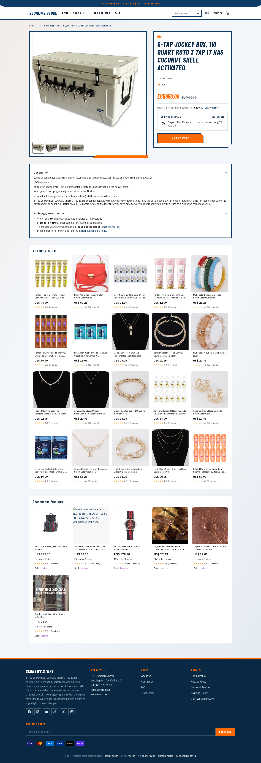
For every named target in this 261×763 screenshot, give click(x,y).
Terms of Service (200, 687)
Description (41, 172)
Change (220, 116)
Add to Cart (180, 138)
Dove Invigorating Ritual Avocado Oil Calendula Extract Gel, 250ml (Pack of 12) (170, 412)
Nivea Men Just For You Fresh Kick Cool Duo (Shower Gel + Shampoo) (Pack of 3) (90, 354)
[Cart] (228, 13)
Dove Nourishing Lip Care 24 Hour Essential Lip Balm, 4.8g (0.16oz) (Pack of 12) (130, 296)
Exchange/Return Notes (49, 213)
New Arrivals (102, 13)
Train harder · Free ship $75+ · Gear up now (130, 3)
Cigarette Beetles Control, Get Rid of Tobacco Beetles (210, 548)
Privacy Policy (198, 681)
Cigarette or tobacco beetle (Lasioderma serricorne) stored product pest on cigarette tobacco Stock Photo (170, 548)
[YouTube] (46, 711)
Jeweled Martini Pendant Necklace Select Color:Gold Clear (90, 470)
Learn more (211, 107)
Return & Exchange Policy (93, 230)
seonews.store (43, 13)
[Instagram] (37, 711)
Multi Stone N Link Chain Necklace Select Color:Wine (170, 470)
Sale (118, 13)
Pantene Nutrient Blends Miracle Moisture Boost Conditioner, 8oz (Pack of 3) (169, 296)
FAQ (143, 687)
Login (206, 13)
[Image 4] (78, 148)
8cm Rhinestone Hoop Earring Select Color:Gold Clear (168, 354)
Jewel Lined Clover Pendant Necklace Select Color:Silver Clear (90, 412)
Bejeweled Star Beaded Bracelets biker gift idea (129, 412)
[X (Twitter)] (63, 711)
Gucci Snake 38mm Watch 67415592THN (127, 548)
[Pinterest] (71, 711)
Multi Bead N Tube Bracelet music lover (209, 354)
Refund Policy (198, 676)
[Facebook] (29, 711)
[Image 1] (38, 148)
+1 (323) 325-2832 (101, 685)
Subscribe (225, 731)
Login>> (44, 568)
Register (217, 13)
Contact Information (202, 698)
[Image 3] (65, 148)
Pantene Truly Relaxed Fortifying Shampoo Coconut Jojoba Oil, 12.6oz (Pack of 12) (50, 354)
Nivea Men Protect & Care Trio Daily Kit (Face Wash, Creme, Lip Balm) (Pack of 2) (50, 471)
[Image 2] (51, 148)
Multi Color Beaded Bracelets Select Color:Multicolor (207, 296)
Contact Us (147, 681)
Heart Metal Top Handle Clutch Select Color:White (88, 296)
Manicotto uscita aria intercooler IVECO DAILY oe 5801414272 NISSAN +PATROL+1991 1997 (90, 548)
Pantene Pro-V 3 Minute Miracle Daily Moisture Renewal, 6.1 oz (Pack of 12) (50, 296)
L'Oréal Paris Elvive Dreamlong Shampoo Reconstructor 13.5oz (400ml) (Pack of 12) (208, 471)
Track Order (147, 693)
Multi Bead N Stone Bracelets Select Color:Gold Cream (128, 470)
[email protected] (110, 226)
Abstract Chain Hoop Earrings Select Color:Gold (207, 412)
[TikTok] (54, 711)
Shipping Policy (199, 693)
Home (65, 13)
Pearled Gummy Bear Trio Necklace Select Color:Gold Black (50, 412)
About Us (146, 676)
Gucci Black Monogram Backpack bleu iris (51, 548)
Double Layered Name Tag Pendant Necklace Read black (128, 354)
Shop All (78, 13)
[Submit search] (198, 13)
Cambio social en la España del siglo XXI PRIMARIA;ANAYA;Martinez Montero (50, 616)
